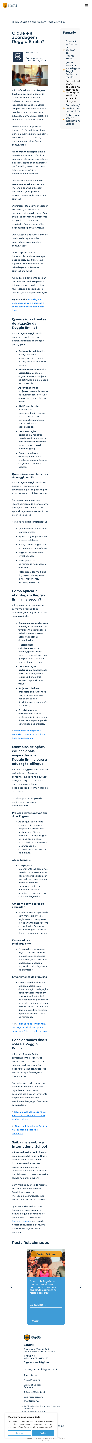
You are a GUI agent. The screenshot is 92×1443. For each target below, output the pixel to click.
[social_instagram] (28, 1367)
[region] (31, 1425)
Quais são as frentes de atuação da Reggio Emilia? (71, 50)
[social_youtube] (31, 1367)
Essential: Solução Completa (32, 1386)
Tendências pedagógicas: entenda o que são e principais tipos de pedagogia (28, 734)
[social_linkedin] (34, 1367)
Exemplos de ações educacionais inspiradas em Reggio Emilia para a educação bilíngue (74, 91)
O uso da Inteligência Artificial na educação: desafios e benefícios (29, 1130)
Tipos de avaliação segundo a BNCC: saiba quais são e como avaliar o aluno (29, 1116)
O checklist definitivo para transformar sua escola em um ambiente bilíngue (45, 1285)
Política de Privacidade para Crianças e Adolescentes (42, 1407)
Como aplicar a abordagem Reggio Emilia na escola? (73, 69)
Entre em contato (21, 1221)
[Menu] (87, 5)
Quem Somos (30, 1375)
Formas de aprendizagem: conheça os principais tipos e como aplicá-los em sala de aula (29, 1027)
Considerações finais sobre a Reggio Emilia (74, 108)
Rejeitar (19, 1433)
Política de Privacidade (35, 1411)
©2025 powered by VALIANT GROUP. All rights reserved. (46, 1439)
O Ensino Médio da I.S (34, 1392)
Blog (15, 21)
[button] (11, 1287)
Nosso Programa (32, 1380)
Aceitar (43, 1433)
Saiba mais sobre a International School (73, 119)
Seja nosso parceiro (33, 1397)
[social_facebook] (25, 1367)
